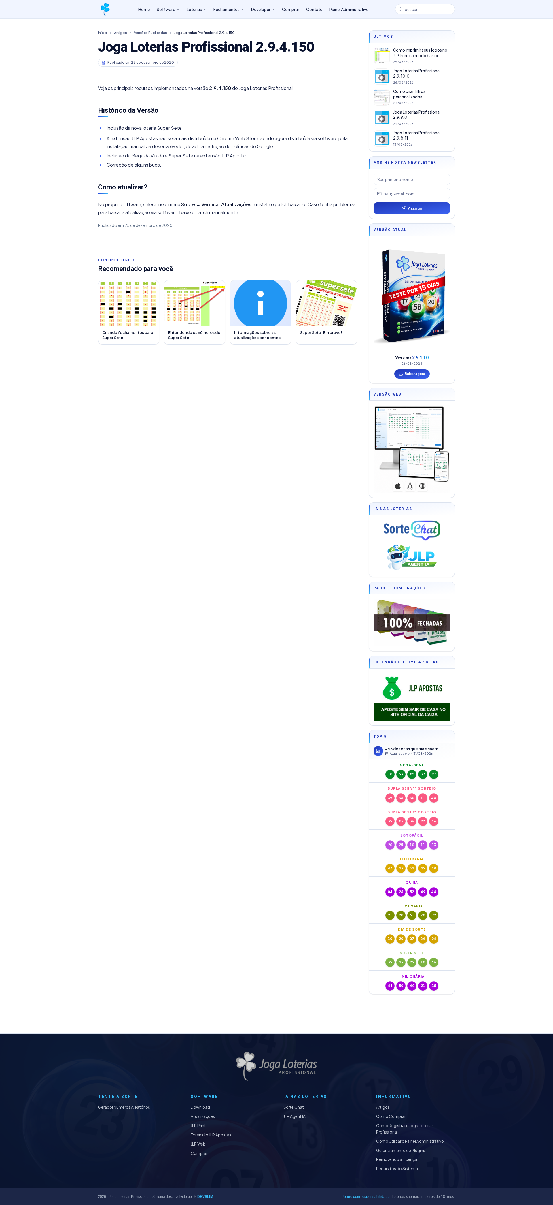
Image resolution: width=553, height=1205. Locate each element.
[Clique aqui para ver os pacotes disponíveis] (412, 622)
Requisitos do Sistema (397, 1168)
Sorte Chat (293, 1107)
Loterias (194, 9)
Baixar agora (415, 374)
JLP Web (198, 1144)
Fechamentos (226, 9)
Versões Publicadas (150, 33)
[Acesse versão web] (412, 449)
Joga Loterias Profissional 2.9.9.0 (416, 115)
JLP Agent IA (294, 1116)
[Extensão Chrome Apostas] (412, 696)
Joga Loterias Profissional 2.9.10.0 (416, 73)
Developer (260, 9)
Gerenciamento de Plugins (400, 1150)
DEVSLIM (205, 1197)
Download (200, 1107)
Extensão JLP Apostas (211, 1134)
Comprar (199, 1153)
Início (102, 33)
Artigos (120, 33)
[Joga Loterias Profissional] (105, 9)
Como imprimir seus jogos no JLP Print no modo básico (420, 53)
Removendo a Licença (396, 1159)
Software (166, 9)
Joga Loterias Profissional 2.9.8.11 (416, 135)
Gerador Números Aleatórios (124, 1107)
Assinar (415, 208)
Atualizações (203, 1116)
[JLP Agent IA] (412, 557)
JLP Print (198, 1125)
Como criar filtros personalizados (409, 94)
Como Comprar (391, 1116)
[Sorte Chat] (412, 530)
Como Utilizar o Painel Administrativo (410, 1141)
